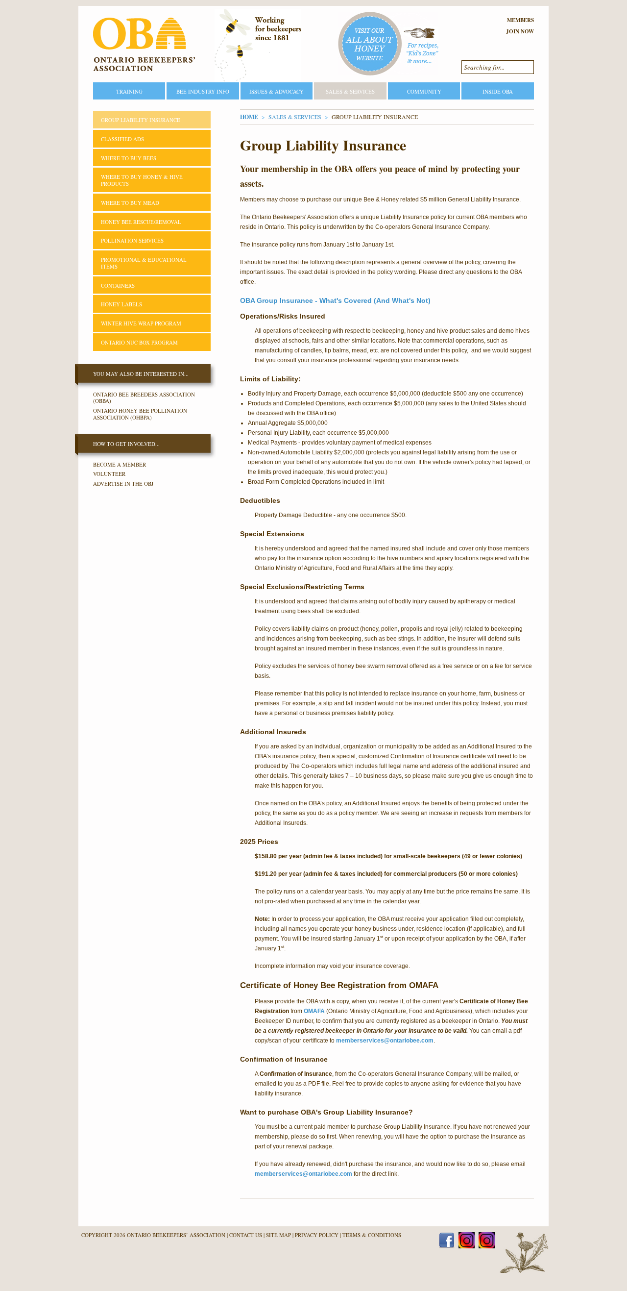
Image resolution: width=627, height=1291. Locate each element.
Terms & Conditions (371, 1235)
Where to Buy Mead (130, 202)
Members (520, 20)
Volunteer (109, 473)
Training (129, 91)
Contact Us (245, 1235)
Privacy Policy (316, 1235)
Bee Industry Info (202, 91)
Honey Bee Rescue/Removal (141, 221)
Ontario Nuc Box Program (139, 342)
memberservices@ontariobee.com (385, 1040)
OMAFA (315, 1011)
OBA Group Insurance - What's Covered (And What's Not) (335, 300)
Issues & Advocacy (276, 91)
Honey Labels (121, 304)
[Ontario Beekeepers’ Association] (144, 45)
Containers (118, 285)
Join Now (520, 31)
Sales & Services (350, 91)
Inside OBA (497, 91)
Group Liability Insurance (140, 120)
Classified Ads (122, 139)
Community (424, 91)
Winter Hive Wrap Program (141, 323)
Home (249, 117)
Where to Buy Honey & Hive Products (142, 180)
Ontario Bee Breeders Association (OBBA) (144, 398)
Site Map (278, 1235)
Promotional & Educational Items (144, 263)
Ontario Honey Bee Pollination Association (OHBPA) (140, 414)
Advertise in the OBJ (123, 483)
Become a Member (119, 464)
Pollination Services (132, 240)
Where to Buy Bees (128, 158)
